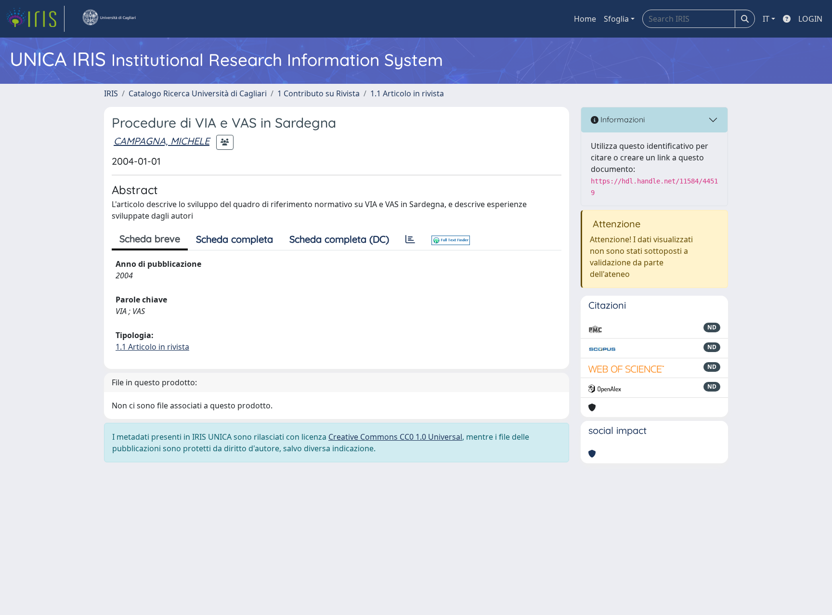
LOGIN (810, 18)
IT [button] (766, 18)
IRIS (111, 93)
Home (585, 18)
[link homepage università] (108, 19)
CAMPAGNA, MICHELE (161, 141)
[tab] (410, 239)
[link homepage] (35, 19)
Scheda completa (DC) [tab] (339, 239)
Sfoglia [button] (616, 18)
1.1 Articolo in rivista (407, 93)
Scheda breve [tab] (149, 239)
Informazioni (621, 119)
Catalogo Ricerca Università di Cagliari (198, 93)
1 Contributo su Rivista (318, 93)
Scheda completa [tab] (234, 239)
